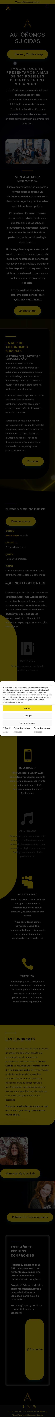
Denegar (27, 715)
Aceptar (27, 708)
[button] (51, 684)
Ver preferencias (27, 723)
